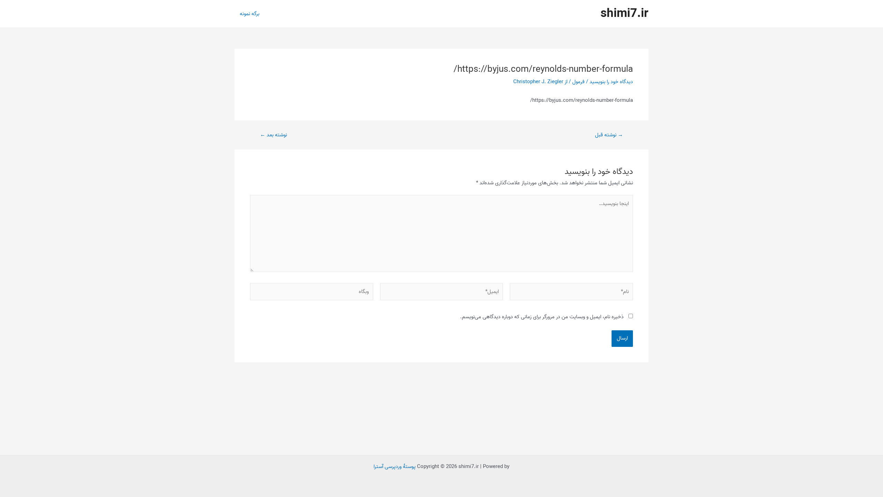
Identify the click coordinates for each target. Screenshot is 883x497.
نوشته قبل (609, 135)
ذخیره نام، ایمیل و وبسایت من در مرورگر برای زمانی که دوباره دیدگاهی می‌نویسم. (542, 317)
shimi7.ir (624, 13)
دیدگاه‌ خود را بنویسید (611, 82)
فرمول (578, 82)
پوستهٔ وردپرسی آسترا (395, 466)
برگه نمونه (249, 14)
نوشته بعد (273, 135)
